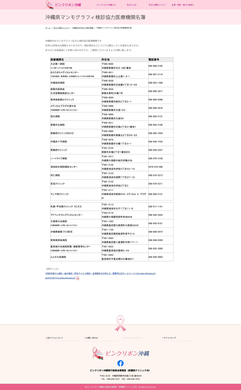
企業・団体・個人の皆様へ (183, 4)
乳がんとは (131, 4)
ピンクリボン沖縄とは (106, 4)
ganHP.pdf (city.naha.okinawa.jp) (60, 277)
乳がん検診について (157, 4)
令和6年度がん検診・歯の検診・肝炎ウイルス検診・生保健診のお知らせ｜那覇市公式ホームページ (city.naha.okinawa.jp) (100, 273)
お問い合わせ (92, 337)
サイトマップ (170, 337)
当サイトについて (55, 337)
